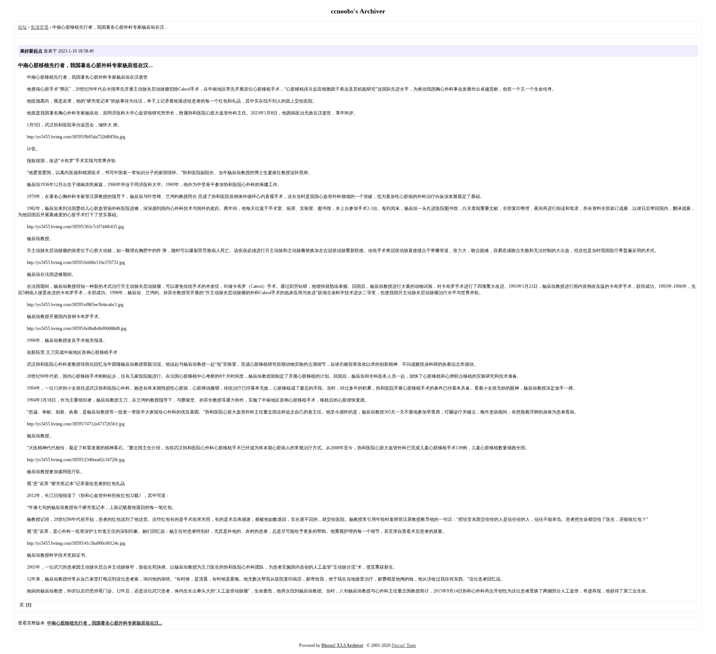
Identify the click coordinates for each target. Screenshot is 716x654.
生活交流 (39, 27)
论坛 (22, 27)
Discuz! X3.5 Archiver (342, 645)
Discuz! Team (404, 645)
